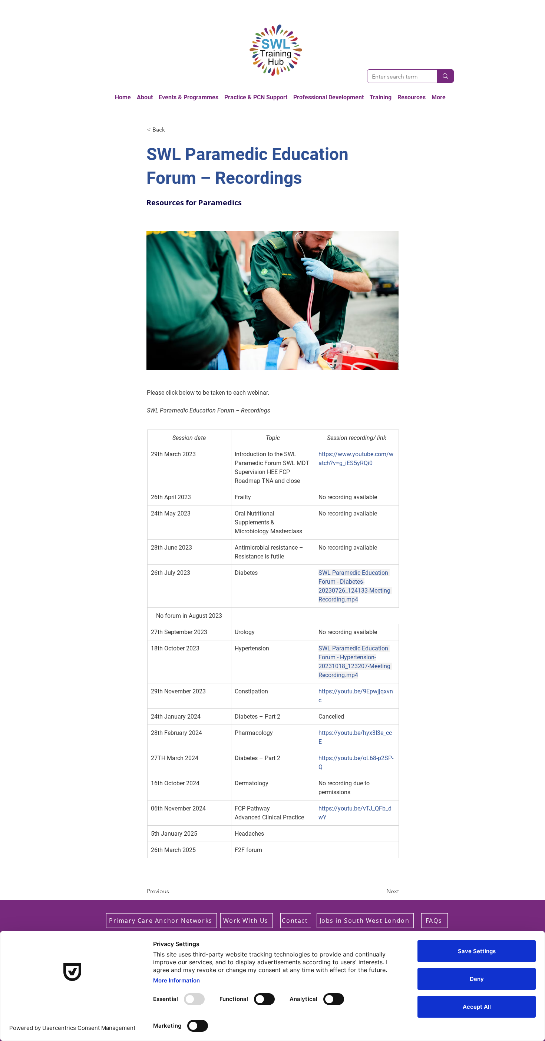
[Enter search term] (445, 76)
